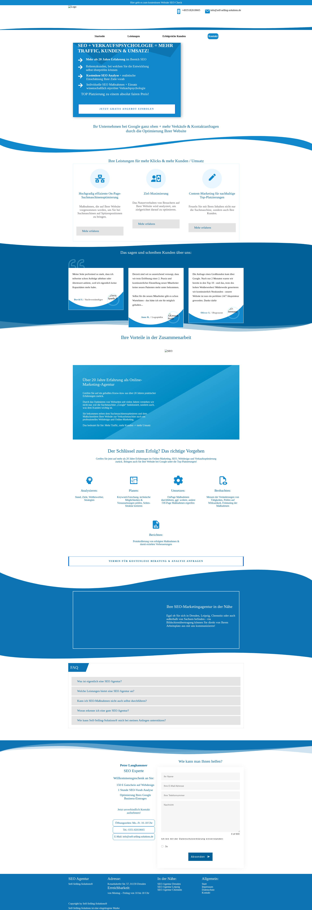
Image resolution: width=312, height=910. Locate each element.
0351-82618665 (136, 829)
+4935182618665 (191, 10)
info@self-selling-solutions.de (225, 10)
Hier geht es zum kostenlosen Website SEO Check (156, 2)
